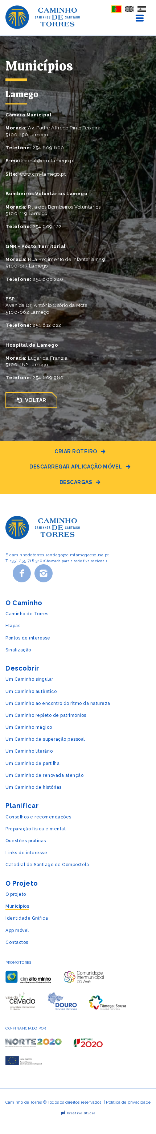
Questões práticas (25, 840)
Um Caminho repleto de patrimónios (45, 715)
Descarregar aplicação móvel (75, 467)
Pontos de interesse (27, 638)
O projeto (15, 894)
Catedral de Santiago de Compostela (47, 864)
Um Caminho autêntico (31, 691)
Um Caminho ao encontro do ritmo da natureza (57, 703)
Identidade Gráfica (26, 918)
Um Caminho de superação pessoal (45, 739)
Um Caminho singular (29, 679)
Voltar (35, 400)
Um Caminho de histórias (33, 787)
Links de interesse (26, 852)
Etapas (12, 625)
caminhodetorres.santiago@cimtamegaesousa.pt (59, 555)
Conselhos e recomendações (38, 817)
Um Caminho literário (29, 751)
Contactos (16, 942)
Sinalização (18, 649)
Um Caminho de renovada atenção (44, 775)
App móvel (17, 930)
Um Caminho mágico (28, 727)
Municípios (17, 906)
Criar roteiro (75, 451)
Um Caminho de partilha (32, 763)
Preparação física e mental (35, 828)
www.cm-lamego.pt (42, 174)
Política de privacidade (128, 1102)
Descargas (76, 482)
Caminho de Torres (27, 613)
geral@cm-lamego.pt (50, 160)
